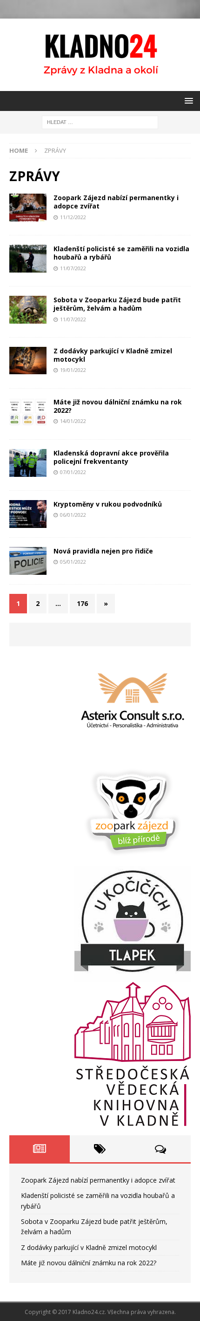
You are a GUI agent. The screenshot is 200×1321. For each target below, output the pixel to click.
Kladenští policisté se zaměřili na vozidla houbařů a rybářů (121, 252)
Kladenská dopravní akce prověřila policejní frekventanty (111, 457)
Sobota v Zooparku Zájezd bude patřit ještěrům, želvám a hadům (117, 303)
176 (82, 603)
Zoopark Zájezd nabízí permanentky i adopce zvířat (116, 201)
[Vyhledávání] (100, 121)
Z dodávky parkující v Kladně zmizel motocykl (112, 355)
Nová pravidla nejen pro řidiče (103, 551)
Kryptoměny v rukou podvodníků (107, 504)
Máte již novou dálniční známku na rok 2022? (117, 406)
